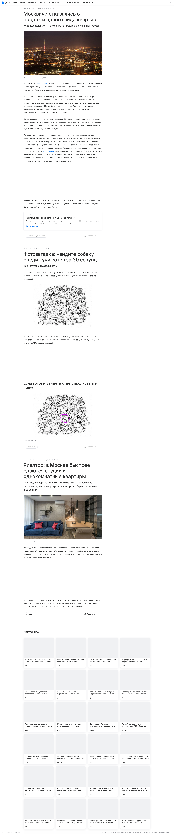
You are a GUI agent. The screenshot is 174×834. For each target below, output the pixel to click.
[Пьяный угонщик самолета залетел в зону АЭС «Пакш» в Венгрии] (135, 717)
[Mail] (3, 2)
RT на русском (46, 460)
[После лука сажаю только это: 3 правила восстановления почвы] (135, 685)
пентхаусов (42, 84)
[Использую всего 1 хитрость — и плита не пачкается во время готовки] (103, 814)
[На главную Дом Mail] (7, 2)
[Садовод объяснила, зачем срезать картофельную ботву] (71, 781)
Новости (56, 460)
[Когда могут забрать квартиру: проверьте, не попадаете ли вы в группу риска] (135, 781)
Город (53, 8)
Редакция (105, 832)
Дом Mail (46, 249)
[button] (63, 53)
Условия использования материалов (120, 832)
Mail (3, 832)
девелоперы (48, 151)
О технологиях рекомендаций (141, 832)
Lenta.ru (46, 8)
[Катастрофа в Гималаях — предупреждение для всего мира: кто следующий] (103, 717)
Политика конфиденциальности (161, 832)
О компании (9, 832)
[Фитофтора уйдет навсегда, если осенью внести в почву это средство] (103, 653)
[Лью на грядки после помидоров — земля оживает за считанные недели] (39, 717)
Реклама (17, 832)
